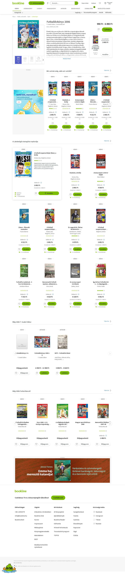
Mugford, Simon (52, 106)
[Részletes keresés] (48, 3)
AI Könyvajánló (38, 3)
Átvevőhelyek (77, 524)
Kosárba (105, 54)
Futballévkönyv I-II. (22, 353)
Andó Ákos (58, 357)
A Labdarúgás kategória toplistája (25, 141)
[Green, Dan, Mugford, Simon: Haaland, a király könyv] (66, 88)
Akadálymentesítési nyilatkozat (41, 546)
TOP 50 (56, 535)
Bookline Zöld (39, 516)
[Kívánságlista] (100, 3)
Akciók (101, 12)
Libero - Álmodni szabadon (93, 101)
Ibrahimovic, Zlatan (75, 231)
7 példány (107, 29)
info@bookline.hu (21, 516)
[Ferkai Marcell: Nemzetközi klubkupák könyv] (103, 411)
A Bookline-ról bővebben (42, 512)
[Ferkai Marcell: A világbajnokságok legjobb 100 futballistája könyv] (62, 411)
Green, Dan (52, 104)
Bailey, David (75, 286)
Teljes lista (106, 70)
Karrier (36, 520)
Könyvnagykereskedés (41, 531)
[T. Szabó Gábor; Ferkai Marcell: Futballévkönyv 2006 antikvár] (28, 34)
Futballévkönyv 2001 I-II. (42, 354)
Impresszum (38, 524)
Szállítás (76, 520)
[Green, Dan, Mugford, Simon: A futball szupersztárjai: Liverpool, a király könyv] (106, 88)
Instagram (99, 516)
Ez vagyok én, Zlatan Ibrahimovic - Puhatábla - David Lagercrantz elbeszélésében (75, 228)
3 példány (64, 373)
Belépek (94, 3)
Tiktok (98, 520)
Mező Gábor (79, 104)
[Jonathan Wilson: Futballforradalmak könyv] (24, 271)
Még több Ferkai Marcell (21, 391)
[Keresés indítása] (76, 3)
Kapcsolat (76, 528)
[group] (18, 60)
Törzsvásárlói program (90, 12)
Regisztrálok (85, 3)
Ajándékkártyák (59, 516)
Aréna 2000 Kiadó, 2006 (52, 26)
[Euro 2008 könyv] (42, 411)
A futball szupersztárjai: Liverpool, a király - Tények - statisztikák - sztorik (106, 101)
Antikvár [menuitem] (63, 8)
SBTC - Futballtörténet (62, 353)
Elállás (75, 535)
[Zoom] (38, 47)
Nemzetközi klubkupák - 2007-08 (103, 423)
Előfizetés (108, 12)
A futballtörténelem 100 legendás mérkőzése (22, 423)
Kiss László (49, 286)
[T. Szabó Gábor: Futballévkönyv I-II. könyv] (22, 342)
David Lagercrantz (75, 233)
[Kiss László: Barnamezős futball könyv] (50, 271)
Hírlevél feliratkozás (61, 528)
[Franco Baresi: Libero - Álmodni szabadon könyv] (93, 88)
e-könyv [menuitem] (39, 8)
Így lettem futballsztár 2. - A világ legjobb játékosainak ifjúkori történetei (101, 283)
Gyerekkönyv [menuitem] (28, 8)
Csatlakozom (58, 498)
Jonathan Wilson (24, 286)
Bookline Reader (59, 520)
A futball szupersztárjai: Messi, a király (53, 101)
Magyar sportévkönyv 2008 (82, 423)
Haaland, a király (66, 101)
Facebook (99, 512)
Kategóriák (18, 12)
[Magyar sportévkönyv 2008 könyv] (83, 411)
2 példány (44, 373)
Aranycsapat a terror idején (79, 101)
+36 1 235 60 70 (20, 512)
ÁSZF (36, 539)
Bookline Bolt (19, 520)
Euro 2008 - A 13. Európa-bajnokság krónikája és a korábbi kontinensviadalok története (42, 423)
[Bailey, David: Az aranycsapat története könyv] (75, 271)
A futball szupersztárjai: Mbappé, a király (100, 228)
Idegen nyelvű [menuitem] (75, 8)
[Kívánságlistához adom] (98, 29)
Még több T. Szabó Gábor (21, 322)
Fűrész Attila (101, 286)
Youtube (98, 524)
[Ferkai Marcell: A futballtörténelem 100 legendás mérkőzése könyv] (22, 411)
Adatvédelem (38, 535)
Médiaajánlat (38, 528)
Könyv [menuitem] (17, 8)
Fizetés (75, 516)
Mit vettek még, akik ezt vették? (59, 71)
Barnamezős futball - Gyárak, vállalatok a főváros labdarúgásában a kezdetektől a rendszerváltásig (49, 283)
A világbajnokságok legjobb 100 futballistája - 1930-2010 (62, 423)
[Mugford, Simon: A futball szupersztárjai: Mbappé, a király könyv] (100, 216)
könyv (53, 76)
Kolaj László (58, 359)
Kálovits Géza (66, 357)
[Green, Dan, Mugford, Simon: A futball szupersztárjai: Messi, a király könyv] (52, 88)
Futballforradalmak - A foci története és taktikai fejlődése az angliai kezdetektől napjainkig (24, 283)
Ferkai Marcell (22, 426)
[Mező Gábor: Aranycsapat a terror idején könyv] (79, 88)
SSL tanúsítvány (18, 562)
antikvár (42, 330)
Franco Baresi (93, 104)
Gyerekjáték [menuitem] (90, 7)
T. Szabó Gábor (22, 357)
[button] (43, 60)
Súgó (75, 531)
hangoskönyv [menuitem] (51, 8)
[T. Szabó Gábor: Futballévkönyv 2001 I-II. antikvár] (42, 342)
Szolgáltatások (78, 512)
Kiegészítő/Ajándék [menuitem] (104, 8)
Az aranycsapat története (75, 283)
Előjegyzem (24, 373)
